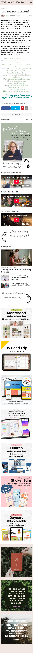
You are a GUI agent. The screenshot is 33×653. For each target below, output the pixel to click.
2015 (6, 8)
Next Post (28, 119)
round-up (22, 103)
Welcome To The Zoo (13, 2)
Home (2, 8)
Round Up (16, 103)
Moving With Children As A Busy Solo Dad (16, 270)
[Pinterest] (22, 108)
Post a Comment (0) (16, 114)
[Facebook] (6, 108)
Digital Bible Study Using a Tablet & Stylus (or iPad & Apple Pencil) (19, 277)
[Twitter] (15, 108)
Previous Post (6, 119)
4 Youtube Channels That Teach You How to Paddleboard (20, 284)
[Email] (26, 108)
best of (10, 103)
